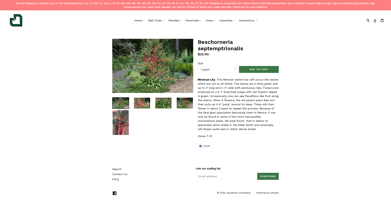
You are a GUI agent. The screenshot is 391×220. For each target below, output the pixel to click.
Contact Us (119, 174)
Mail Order (157, 20)
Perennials (194, 20)
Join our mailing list (208, 168)
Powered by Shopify (267, 192)
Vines (211, 20)
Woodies (175, 20)
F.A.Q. (115, 179)
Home (140, 20)
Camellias (227, 20)
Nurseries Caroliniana (239, 192)
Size (200, 63)
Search (116, 169)
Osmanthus (248, 20)
